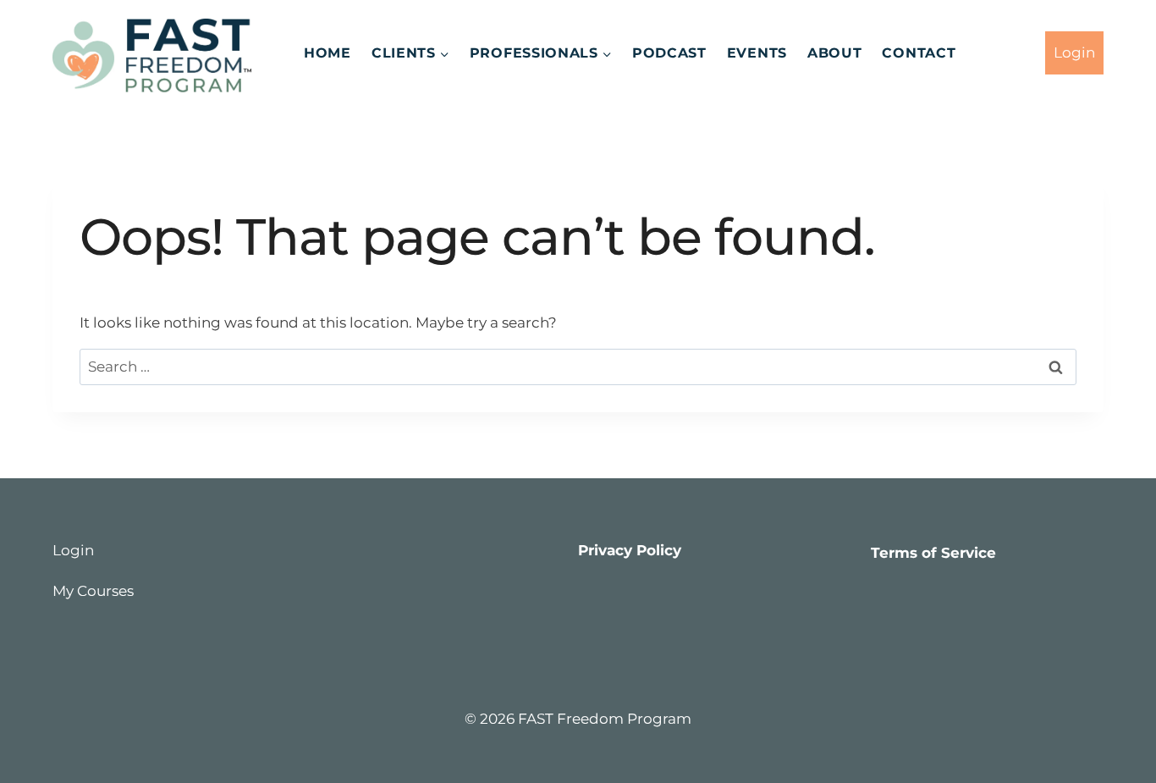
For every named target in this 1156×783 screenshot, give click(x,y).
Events (757, 53)
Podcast (669, 53)
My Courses (93, 590)
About (834, 53)
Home (327, 53)
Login (1074, 52)
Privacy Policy (629, 550)
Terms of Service (933, 552)
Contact (918, 53)
